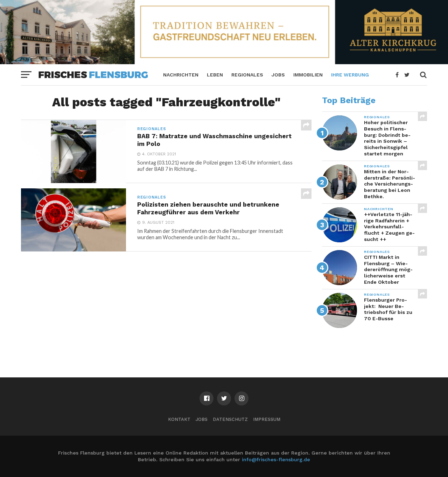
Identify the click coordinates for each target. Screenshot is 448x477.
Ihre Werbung (350, 75)
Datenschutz (230, 419)
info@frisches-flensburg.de (276, 459)
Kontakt (179, 419)
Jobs (278, 75)
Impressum (266, 419)
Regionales (247, 75)
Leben (215, 75)
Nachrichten (180, 75)
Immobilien (308, 75)
